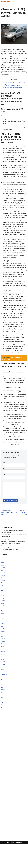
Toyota (2, 669)
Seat (2, 656)
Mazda (2, 631)
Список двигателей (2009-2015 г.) (13, 85)
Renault (3, 651)
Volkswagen (4, 674)
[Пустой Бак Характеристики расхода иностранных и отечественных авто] (5, 1)
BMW (2, 562)
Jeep (2, 613)
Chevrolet (3, 572)
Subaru (3, 664)
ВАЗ (2, 679)
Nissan (3, 641)
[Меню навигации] (25, 1)
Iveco (2, 608)
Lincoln (3, 628)
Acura (2, 557)
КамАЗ (3, 689)
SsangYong (4, 661)
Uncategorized (4, 672)
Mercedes (3, 633)
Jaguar (2, 610)
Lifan (2, 626)
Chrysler (3, 575)
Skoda (2, 659)
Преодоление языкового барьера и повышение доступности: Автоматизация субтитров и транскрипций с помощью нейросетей (13, 547)
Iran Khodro (4, 605)
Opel (2, 644)
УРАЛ (2, 710)
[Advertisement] (14, 774)
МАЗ (2, 692)
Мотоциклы (4, 694)
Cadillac (3, 565)
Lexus (2, 623)
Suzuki (2, 666)
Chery (2, 570)
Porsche (3, 649)
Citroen (3, 577)
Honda (2, 598)
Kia (2, 616)
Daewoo (3, 580)
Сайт (4, 474)
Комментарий (6, 480)
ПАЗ (2, 702)
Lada (2, 618)
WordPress (19, 842)
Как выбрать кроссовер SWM (8, 539)
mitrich (6, 19)
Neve (7, 842)
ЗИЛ (2, 687)
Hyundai (3, 600)
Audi (2, 560)
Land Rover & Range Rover (8, 621)
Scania (2, 654)
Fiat (2, 588)
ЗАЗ (2, 684)
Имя (4, 462)
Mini (2, 636)
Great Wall (3, 593)
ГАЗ (2, 682)
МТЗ (2, 697)
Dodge (2, 585)
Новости (3, 699)
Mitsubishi (3, 638)
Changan (3, 567)
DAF (2, 583)
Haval (2, 595)
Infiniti (2, 603)
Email (4, 468)
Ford (2, 590)
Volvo (2, 677)
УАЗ (2, 707)
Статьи (3, 705)
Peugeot (3, 646)
